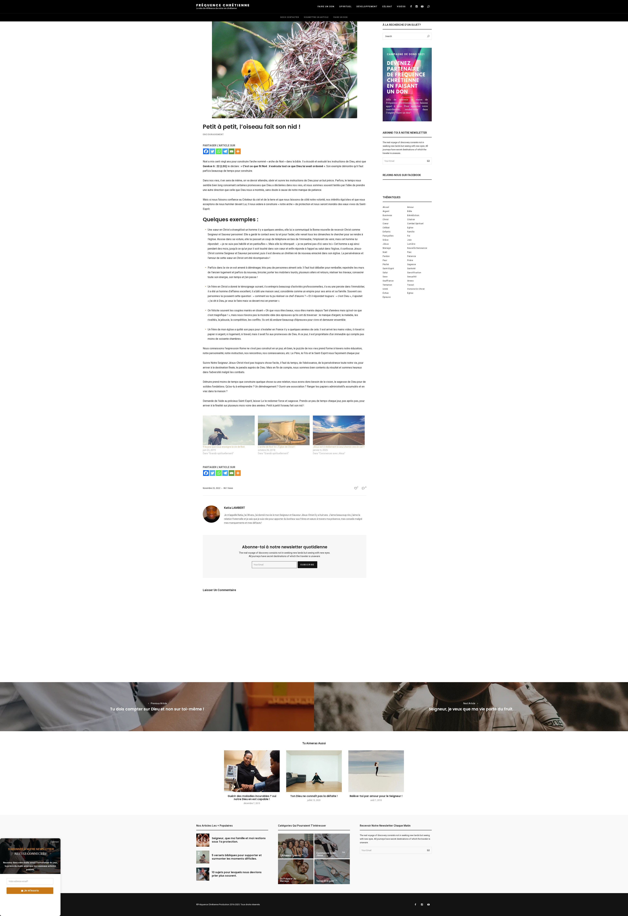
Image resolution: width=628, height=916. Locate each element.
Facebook (411, 6)
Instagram (416, 6)
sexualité (411, 277)
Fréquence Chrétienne (223, 5)
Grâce (386, 240)
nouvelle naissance (417, 248)
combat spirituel (415, 223)
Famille (410, 232)
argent (386, 211)
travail (410, 285)
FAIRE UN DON (326, 6)
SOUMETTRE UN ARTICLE (316, 17)
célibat (386, 228)
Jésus (386, 244)
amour (410, 207)
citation (411, 219)
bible (409, 211)
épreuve (387, 297)
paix (409, 252)
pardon (386, 256)
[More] (238, 151)
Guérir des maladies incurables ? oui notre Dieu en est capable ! (252, 797)
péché (386, 264)
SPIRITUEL (345, 6)
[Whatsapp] (219, 151)
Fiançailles (388, 236)
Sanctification (414, 272)
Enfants (386, 232)
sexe (385, 277)
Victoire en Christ (416, 289)
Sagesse (411, 264)
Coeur (386, 223)
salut (385, 272)
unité (385, 289)
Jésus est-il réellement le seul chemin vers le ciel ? (338, 446)
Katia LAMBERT (234, 507)
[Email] (231, 151)
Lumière (411, 244)
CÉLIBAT (387, 6)
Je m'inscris (31, 890)
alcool (386, 207)
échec (386, 293)
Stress (410, 281)
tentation (387, 285)
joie (409, 240)
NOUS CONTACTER (289, 17)
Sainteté (411, 268)
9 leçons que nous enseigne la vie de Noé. (224, 446)
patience (411, 256)
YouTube (422, 6)
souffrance (388, 281)
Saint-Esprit (388, 268)
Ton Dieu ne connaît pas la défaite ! (314, 796)
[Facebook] (206, 151)
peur (385, 260)
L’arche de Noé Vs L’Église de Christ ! (276, 446)
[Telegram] (225, 151)
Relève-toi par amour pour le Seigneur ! (376, 796)
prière (410, 260)
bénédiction (413, 215)
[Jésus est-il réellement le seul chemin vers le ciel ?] (339, 430)
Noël (385, 252)
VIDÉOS (401, 6)
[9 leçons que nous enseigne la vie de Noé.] (229, 430)
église (410, 293)
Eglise (410, 228)
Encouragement (213, 134)
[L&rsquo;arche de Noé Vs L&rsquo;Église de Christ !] (284, 430)
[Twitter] (212, 151)
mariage (387, 248)
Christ (386, 219)
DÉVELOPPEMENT (367, 6)
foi (408, 236)
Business (387, 215)
